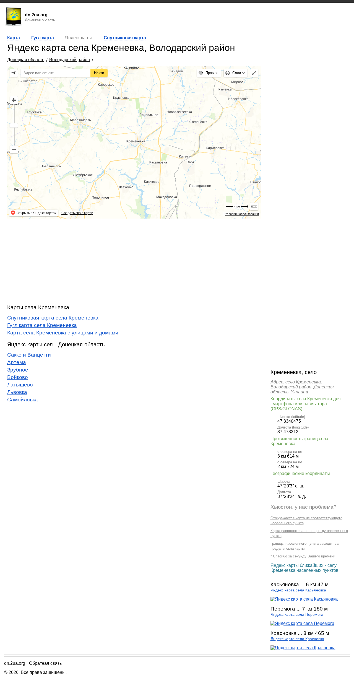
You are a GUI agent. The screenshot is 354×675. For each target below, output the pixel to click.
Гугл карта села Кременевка (42, 325)
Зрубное (17, 370)
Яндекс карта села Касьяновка (298, 590)
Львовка (17, 392)
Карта (13, 37)
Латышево (20, 385)
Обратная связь (45, 663)
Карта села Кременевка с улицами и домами (62, 333)
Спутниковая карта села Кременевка (52, 318)
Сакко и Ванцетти (29, 355)
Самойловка (22, 400)
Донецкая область (25, 59)
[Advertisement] (134, 261)
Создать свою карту (77, 213)
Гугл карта (42, 37)
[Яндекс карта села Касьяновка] (304, 599)
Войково (17, 377)
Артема (16, 362)
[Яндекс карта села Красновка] (302, 647)
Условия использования (242, 214)
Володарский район (69, 59)
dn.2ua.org (14, 663)
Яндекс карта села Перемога (296, 614)
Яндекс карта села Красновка (297, 639)
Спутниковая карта (125, 37)
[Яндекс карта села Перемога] (302, 623)
